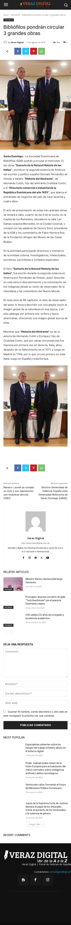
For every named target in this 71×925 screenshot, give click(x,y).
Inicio (6, 14)
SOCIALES (15, 14)
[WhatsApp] (41, 51)
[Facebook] (17, 51)
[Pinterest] (33, 51)
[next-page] (11, 632)
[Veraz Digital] (5, 42)
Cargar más (34, 824)
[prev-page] (5, 632)
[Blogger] (23, 880)
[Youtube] (47, 557)
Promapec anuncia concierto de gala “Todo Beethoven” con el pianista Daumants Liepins (45, 600)
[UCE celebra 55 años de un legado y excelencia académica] (13, 620)
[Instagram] (29, 557)
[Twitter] (25, 51)
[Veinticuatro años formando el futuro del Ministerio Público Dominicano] (13, 790)
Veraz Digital (17, 42)
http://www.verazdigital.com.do (35, 543)
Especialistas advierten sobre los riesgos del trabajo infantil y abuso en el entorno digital (46, 748)
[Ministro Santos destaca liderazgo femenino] (13, 584)
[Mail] (35, 557)
